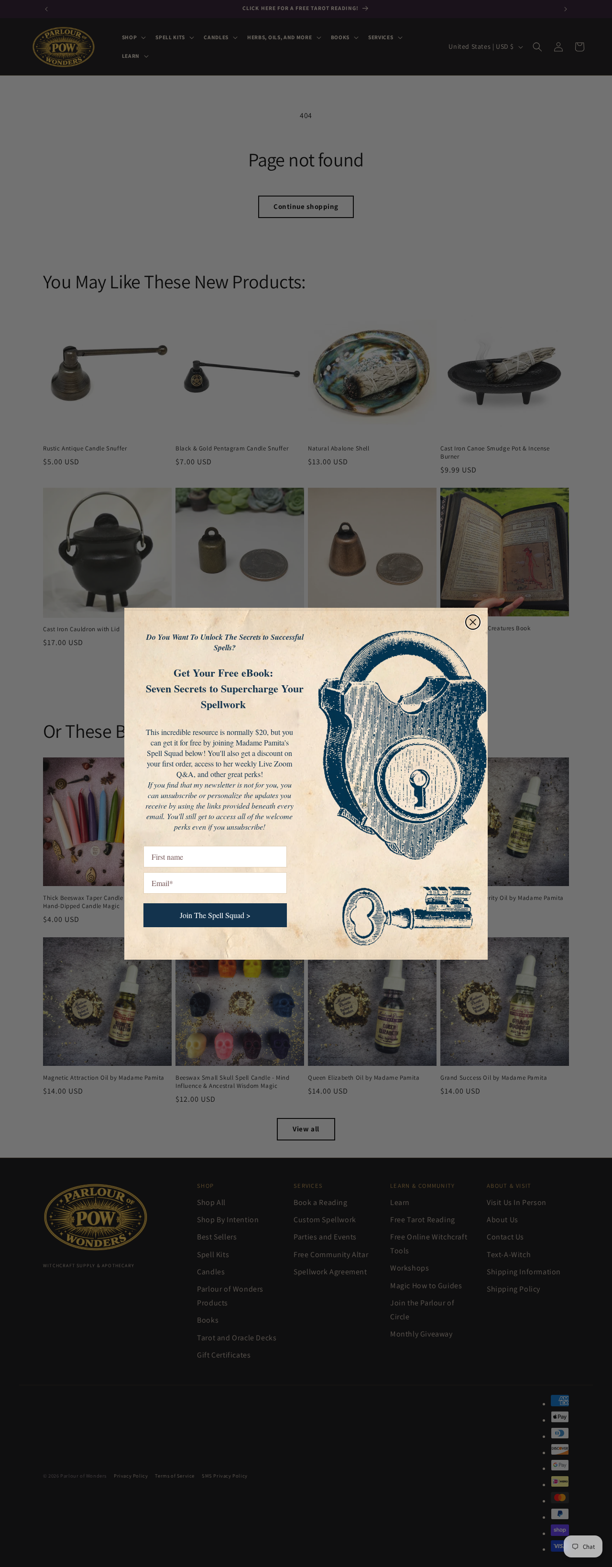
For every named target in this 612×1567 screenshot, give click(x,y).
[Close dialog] (473, 622)
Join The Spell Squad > (215, 915)
